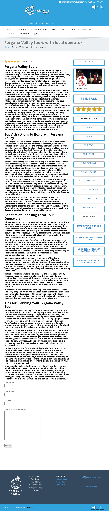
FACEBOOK (89, 61)
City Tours (35, 490)
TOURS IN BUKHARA (89, 198)
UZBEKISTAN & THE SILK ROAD (89, 227)
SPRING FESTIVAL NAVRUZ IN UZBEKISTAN (89, 261)
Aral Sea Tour (36, 484)
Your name (9, 382)
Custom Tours (61, 479)
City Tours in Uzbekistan (79, 29)
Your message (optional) (15, 409)
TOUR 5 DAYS (88, 136)
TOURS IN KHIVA (89, 207)
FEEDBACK (11, 34)
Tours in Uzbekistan (38, 29)
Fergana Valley (36, 487)
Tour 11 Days (36, 482)
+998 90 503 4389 (95, 2)
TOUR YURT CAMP (88, 163)
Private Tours (61, 482)
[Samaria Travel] (37, 10)
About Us (20, 29)
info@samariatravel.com (73, 2)
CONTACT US (24, 34)
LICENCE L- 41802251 (34, 507)
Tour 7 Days (35, 479)
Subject (7, 400)
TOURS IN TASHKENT (89, 172)
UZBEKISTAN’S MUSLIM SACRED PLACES (89, 250)
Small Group (60, 485)
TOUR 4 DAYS (88, 127)
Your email (9, 391)
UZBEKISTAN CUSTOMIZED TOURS (89, 238)
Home (9, 29)
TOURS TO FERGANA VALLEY (88, 181)
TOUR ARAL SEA (88, 154)
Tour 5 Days (35, 476)
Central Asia (57, 29)
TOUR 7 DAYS (88, 145)
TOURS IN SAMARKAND (88, 190)
